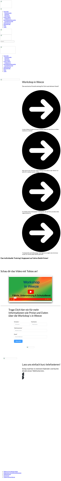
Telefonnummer (18, 328)
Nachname (34, 321)
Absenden (18, 341)
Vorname (16, 321)
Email (15, 334)
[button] (41, 375)
